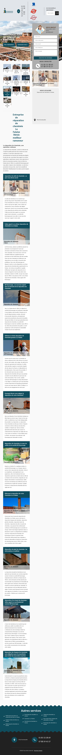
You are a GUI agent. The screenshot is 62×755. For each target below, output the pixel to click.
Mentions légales (38, 750)
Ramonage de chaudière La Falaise (31, 715)
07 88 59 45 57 (23, 14)
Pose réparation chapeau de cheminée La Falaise (50, 719)
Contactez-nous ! (23, 44)
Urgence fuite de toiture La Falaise (12, 720)
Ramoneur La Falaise (30, 718)
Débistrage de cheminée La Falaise (12, 724)
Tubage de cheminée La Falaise (49, 715)
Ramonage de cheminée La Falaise (50, 723)
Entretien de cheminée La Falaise (31, 722)
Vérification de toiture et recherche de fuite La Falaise (13, 716)
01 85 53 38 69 (23, 8)
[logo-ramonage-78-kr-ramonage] (8, 10)
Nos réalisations (9, 44)
